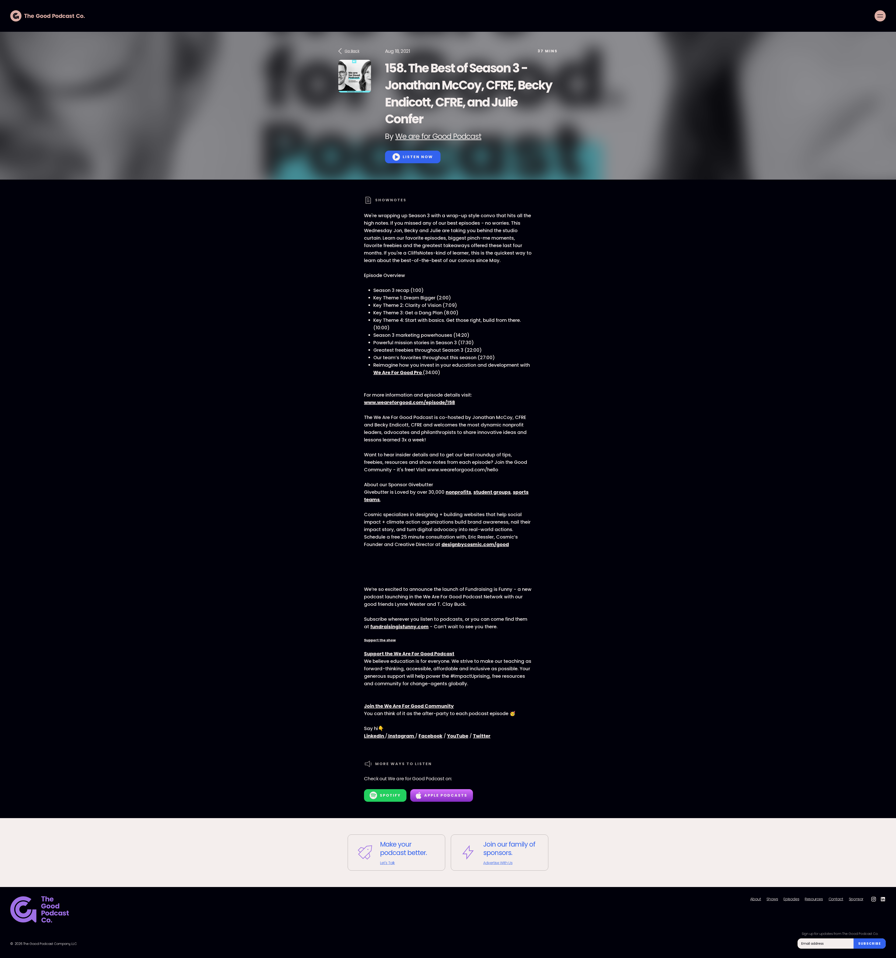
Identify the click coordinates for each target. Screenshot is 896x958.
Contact (836, 899)
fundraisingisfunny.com (399, 626)
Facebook (430, 736)
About (755, 899)
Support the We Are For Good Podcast (409, 653)
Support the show (380, 640)
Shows (772, 899)
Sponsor (856, 899)
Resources (814, 899)
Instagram (401, 736)
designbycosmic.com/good (475, 544)
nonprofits (458, 492)
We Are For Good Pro (398, 372)
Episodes (791, 899)
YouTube (457, 736)
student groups (492, 492)
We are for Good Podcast (438, 136)
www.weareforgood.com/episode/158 (409, 402)
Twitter (481, 736)
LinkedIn (374, 736)
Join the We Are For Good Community (409, 706)
